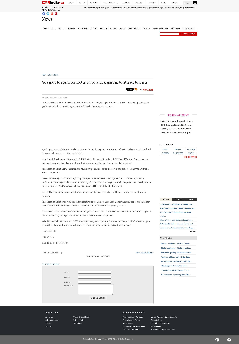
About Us (49, 317)
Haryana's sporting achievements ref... (176, 252)
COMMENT (148, 90)
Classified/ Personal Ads (160, 323)
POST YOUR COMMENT (145, 253)
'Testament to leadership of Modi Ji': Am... (177, 204)
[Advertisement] (132, 18)
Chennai (165, 153)
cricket (180, 132)
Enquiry (48, 323)
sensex (189, 125)
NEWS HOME (46, 75)
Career (94, 3)
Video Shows (128, 323)
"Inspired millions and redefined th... (175, 257)
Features (175, 28)
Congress (171, 129)
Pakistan (172, 132)
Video (147, 28)
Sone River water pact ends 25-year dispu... (177, 228)
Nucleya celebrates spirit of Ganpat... (176, 244)
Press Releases (160, 28)
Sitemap (48, 326)
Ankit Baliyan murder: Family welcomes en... (178, 208)
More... (193, 231)
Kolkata (191, 149)
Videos (152, 3)
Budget (187, 132)
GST (167, 121)
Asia (53, 28)
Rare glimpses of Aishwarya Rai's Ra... (176, 261)
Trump (169, 124)
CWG (182, 128)
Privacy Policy (78, 320)
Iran (176, 124)
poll (183, 120)
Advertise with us (51, 10)
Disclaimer (77, 323)
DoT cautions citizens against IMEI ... (176, 275)
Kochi (191, 153)
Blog (163, 3)
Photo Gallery (156, 320)
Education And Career (131, 320)
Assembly (175, 120)
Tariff (163, 121)
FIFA (163, 132)
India (46, 28)
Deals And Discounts (131, 329)
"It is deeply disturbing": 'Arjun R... (174, 266)
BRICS (183, 124)
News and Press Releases (133, 317)
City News (188, 28)
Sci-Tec (93, 28)
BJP (177, 129)
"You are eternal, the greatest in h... (175, 270)
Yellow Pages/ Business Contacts (164, 317)
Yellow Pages (110, 3)
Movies (126, 3)
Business (82, 28)
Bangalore (178, 153)
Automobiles (156, 326)
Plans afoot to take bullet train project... (176, 220)
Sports (71, 28)
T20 (163, 124)
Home (71, 3)
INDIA (55, 75)
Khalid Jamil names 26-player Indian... (176, 248)
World (61, 28)
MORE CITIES (190, 157)
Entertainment (118, 28)
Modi (188, 128)
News (82, 3)
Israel (164, 128)
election (189, 121)
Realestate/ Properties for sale (163, 329)
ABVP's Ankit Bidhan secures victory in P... (177, 224)
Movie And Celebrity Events (134, 326)
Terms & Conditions (81, 317)
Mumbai (178, 149)
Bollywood (135, 28)
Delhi (165, 149)
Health (139, 3)
